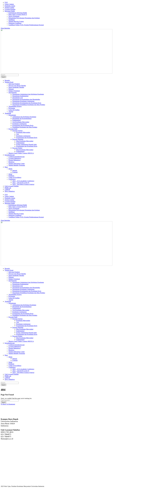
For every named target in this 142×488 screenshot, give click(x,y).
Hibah (10, 169)
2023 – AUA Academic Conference (23, 181)
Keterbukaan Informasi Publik (18, 13)
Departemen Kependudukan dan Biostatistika (26, 99)
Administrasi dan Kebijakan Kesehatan (24, 117)
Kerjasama (12, 108)
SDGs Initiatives (10, 191)
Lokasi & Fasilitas (14, 110)
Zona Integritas (5, 28)
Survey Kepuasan (14, 16)
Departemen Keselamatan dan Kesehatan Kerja (26, 103)
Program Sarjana (17, 130)
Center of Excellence (15, 177)
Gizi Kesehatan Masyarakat (20, 122)
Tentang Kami (9, 82)
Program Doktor (17, 148)
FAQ (6, 2)
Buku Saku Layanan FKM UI (18, 14)
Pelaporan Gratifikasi (15, 23)
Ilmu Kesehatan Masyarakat (24, 141)
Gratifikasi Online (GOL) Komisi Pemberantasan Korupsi (26, 25)
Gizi (17, 134)
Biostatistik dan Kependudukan (21, 118)
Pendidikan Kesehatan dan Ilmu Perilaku (24, 127)
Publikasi (11, 176)
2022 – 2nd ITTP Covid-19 (20, 182)
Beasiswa (11, 162)
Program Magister (17, 139)
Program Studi (13, 129)
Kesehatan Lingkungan (19, 124)
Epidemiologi (16, 120)
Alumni (11, 111)
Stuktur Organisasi (14, 91)
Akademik (8, 113)
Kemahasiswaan (10, 155)
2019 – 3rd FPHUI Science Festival (23, 184)
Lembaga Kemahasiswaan (17, 156)
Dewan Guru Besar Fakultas (17, 85)
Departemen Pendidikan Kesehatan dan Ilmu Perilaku (28, 104)
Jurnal (10, 174)
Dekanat (11, 89)
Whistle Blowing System (16, 21)
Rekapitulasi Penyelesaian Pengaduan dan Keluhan (24, 18)
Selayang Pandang (14, 84)
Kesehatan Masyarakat (23, 132)
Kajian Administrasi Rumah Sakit (26, 144)
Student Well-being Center (17, 163)
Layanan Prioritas (10, 9)
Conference (12, 179)
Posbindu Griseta (10, 6)
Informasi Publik (10, 11)
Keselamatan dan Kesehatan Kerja (22, 125)
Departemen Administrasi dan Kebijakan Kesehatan (28, 94)
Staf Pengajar (13, 92)
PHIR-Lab (8, 188)
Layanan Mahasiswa (15, 158)
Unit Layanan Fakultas (12, 186)
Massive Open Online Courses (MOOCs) (21, 153)
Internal (14, 170)
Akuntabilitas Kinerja (15, 106)
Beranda (7, 80)
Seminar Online (9, 7)
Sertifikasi (12, 20)
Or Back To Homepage (8, 404)
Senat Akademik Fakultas (16, 87)
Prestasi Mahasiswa (14, 160)
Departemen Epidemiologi (20, 96)
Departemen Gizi (17, 98)
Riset (6, 167)
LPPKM (7, 189)
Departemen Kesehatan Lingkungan (23, 101)
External (14, 172)
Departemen (12, 115)
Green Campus (9, 4)
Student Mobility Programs (17, 165)
